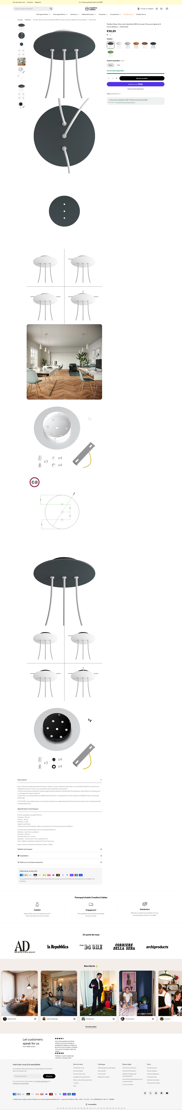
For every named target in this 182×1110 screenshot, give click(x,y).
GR (84, 1108)
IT (95, 1108)
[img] (66, 1038)
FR (81, 1108)
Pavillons (28, 20)
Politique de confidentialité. (21, 1083)
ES (78, 1108)
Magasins (38, 2)
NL (101, 1108)
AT (60, 1108)
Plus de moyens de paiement (136, 88)
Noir (118, 65)
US (121, 1108)
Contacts (30, 2)
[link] (24, 946)
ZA (124, 1108)
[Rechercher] (51, 9)
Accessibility (92, 1104)
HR (87, 1108)
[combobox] (33, 9)
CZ (69, 1108)
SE (113, 1108)
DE (72, 1108)
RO (107, 1108)
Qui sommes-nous (19, 2)
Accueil (20, 20)
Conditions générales (41, 1081)
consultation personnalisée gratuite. (125, 102)
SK (110, 1108)
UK (118, 1108)
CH (66, 1108)
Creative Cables (21, 1099)
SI (115, 1108)
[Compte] (157, 9)
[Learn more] (110, 35)
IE (93, 1108)
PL (104, 1108)
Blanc (111, 65)
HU (90, 1108)
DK (75, 1108)
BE (63, 1108)
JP (98, 1108)
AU (57, 1108)
